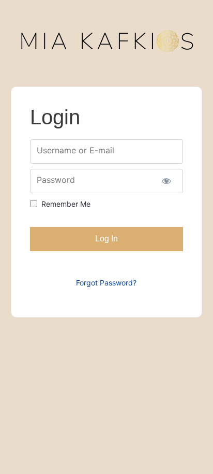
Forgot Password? (106, 282)
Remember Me (65, 203)
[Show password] (167, 181)
